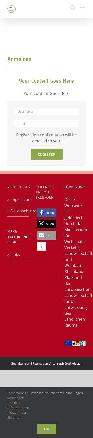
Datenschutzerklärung (18, 211)
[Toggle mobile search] (72, 7)
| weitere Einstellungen (66, 393)
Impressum (18, 199)
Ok (46, 429)
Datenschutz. (39, 393)
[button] (46, 212)
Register (47, 154)
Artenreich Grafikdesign (65, 363)
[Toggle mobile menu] (83, 7)
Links (15, 254)
